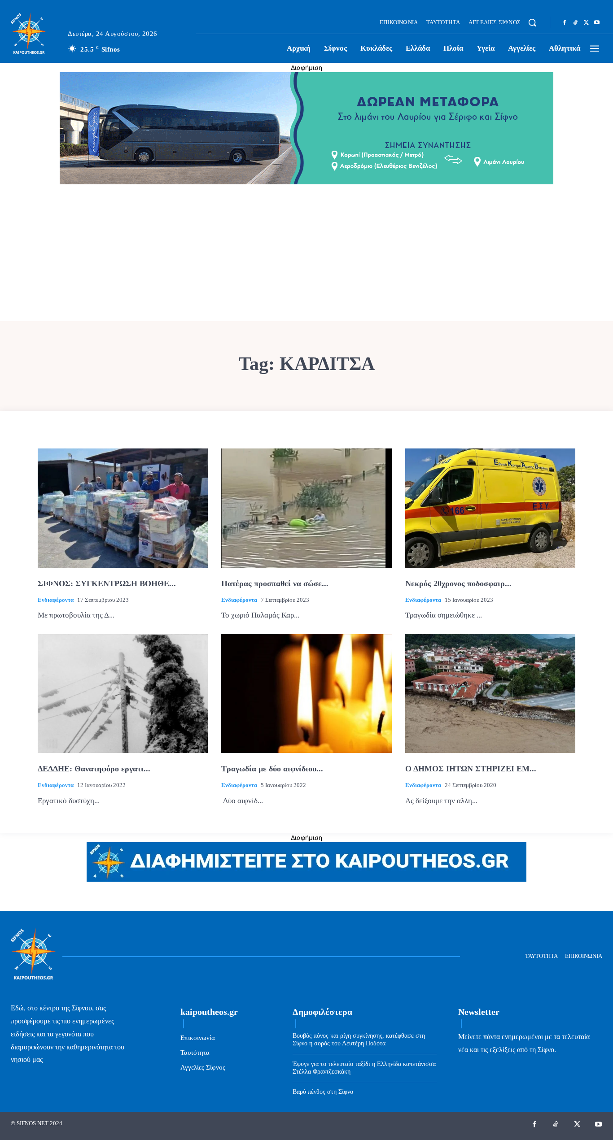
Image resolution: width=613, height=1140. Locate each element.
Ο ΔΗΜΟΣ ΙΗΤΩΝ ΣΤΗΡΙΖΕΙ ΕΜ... (470, 768)
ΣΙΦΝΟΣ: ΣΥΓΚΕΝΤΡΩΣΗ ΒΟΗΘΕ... (107, 583)
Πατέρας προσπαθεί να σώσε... (274, 583)
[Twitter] (586, 22)
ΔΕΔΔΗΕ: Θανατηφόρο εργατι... (94, 768)
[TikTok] (575, 22)
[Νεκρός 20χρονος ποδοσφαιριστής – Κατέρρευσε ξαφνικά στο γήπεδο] (490, 508)
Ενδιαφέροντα (56, 599)
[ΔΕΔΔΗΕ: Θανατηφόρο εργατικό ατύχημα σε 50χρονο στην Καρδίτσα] (123, 693)
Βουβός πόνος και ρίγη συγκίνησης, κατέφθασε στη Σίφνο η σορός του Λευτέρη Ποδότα (359, 1039)
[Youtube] (596, 22)
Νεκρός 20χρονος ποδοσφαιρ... (458, 583)
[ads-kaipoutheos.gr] (306, 879)
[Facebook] (564, 22)
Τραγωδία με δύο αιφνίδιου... (272, 768)
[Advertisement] (306, 254)
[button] (532, 22)
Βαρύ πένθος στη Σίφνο (323, 1091)
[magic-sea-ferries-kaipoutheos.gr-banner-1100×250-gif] (306, 182)
